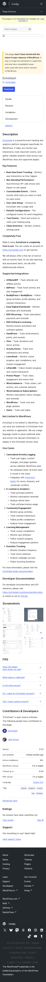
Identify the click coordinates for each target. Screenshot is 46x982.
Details (8, 99)
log (33, 793)
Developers (8, 886)
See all (40, 820)
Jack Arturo (13, 739)
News (5, 859)
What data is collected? (14, 677)
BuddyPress (9, 912)
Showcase (29, 855)
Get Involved (30, 877)
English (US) (38, 782)
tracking (39, 793)
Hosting (6, 864)
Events (27, 881)
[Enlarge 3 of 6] (18, 643)
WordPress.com (11, 898)
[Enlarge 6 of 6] (40, 640)
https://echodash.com (13, 250)
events (39, 788)
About (5, 855)
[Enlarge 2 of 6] (18, 627)
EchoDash (10, 82)
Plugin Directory (9, 11)
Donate (29, 886)
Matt (6, 903)
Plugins (27, 864)
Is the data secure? (12, 685)
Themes (28, 859)
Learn (5, 877)
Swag (28, 890)
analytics (31, 788)
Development (11, 119)
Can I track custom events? (16, 701)
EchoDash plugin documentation (18, 571)
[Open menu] (42, 4)
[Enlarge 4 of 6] (40, 611)
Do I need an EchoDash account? (19, 693)
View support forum (12, 839)
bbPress (8, 908)
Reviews (9, 105)
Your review (8, 820)
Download (8, 89)
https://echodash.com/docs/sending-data (22, 592)
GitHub (24, 596)
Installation (10, 112)
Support (9, 125)
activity (23, 788)
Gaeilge (12, 924)
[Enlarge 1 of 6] (18, 611)
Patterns (28, 868)
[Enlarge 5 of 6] (40, 627)
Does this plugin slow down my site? (12, 668)
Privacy (6, 868)
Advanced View (10, 800)
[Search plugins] (29, 29)
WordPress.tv (10, 890)
